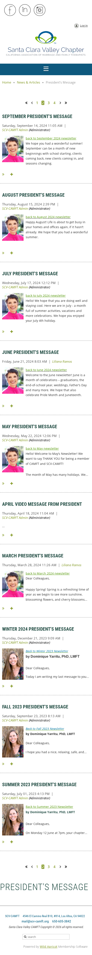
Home (6, 82)
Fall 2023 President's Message (35, 707)
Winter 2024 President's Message (38, 629)
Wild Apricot (48, 947)
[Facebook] (10, 10)
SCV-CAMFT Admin (15, 130)
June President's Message (30, 352)
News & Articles (28, 82)
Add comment (12, 174)
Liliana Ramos (62, 361)
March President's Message (32, 555)
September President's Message (37, 116)
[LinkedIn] (25, 10)
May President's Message (29, 426)
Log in (84, 25)
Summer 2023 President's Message (39, 784)
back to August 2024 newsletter (48, 217)
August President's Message (33, 195)
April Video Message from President (42, 504)
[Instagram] (40, 10)
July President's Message (30, 273)
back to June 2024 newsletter (46, 370)
